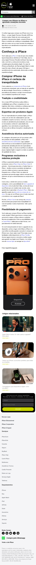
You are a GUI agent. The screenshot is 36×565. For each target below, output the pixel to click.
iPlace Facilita (25, 235)
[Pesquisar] (33, 12)
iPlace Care (11, 199)
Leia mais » (5, 338)
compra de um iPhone (20, 86)
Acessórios (5, 512)
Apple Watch (5, 497)
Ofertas (4, 516)
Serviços (4, 519)
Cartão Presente (6, 469)
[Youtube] (10, 533)
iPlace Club (26, 164)
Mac (3, 494)
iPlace (14, 56)
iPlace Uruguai (6, 428)
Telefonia (4, 480)
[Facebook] (7, 533)
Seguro (4, 447)
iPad (3, 501)
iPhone (4, 490)
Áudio (3, 508)
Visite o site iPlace (8, 542)
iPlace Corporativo (8, 424)
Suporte (4, 523)
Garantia (4, 444)
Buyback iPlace (22, 190)
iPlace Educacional (8, 420)
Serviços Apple (6, 477)
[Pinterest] (18, 533)
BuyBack (4, 451)
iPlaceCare (5, 436)
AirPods (4, 505)
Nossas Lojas (6, 417)
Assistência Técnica (7, 466)
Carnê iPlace (7, 221)
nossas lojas (10, 241)
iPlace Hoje (17, 164)
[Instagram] (3, 533)
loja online (27, 241)
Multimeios (5, 462)
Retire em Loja (6, 473)
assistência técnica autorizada (11, 141)
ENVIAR (18, 409)
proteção (28, 199)
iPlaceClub (5, 440)
